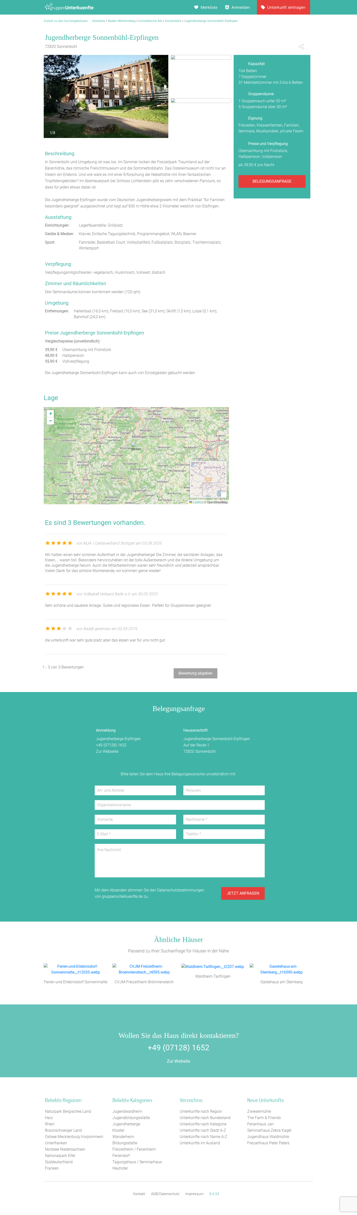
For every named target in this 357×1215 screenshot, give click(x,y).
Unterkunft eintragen (286, 7)
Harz (49, 1117)
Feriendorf (121, 1155)
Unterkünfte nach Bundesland (205, 1117)
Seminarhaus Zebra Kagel (269, 1130)
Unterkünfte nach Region (201, 1111)
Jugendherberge (126, 1124)
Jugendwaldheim (127, 1111)
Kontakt (139, 1194)
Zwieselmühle (259, 1111)
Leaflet (197, 502)
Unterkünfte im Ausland (200, 1143)
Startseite (98, 21)
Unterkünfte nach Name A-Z (203, 1136)
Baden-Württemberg (122, 21)
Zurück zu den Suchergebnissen (66, 21)
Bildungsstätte (124, 1143)
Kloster (118, 1130)
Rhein (50, 1124)
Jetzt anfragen (243, 893)
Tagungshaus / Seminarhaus (137, 1162)
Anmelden (240, 7)
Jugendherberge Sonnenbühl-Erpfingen (211, 21)
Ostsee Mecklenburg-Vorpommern (74, 1136)
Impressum (194, 1194)
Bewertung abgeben (195, 673)
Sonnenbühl (173, 21)
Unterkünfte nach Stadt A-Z (203, 1130)
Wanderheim (123, 1136)
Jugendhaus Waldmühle (268, 1136)
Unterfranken (56, 1143)
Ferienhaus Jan (260, 1124)
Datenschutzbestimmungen (180, 890)
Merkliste (209, 7)
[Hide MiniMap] (223, 494)
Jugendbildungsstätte (131, 1117)
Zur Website (178, 1061)
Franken (52, 1168)
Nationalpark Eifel (60, 1155)
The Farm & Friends (264, 1117)
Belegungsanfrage (272, 181)
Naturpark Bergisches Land (68, 1111)
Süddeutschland (59, 1162)
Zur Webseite (107, 751)
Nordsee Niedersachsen (65, 1149)
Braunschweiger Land (63, 1130)
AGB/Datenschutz (165, 1194)
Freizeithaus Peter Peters (268, 1143)
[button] (136, 449)
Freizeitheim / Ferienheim (134, 1149)
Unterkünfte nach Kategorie (203, 1124)
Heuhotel (120, 1168)
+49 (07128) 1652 (111, 745)
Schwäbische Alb (150, 21)
